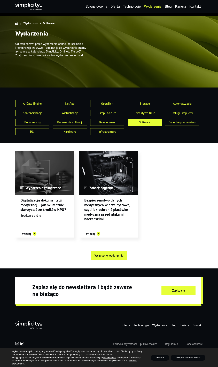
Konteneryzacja (32, 113)
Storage (145, 104)
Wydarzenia (152, 6)
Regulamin (171, 344)
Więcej (26, 234)
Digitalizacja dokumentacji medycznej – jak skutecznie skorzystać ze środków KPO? (43, 205)
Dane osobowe (194, 344)
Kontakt (195, 6)
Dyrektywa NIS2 (145, 113)
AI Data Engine (32, 104)
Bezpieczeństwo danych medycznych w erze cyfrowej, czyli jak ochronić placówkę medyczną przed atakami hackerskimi (107, 209)
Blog (168, 6)
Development (107, 122)
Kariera (180, 6)
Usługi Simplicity (182, 113)
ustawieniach (109, 357)
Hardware (70, 132)
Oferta (115, 6)
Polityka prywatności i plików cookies (135, 344)
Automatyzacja (182, 104)
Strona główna (96, 6)
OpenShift (107, 104)
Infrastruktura (107, 132)
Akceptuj (160, 357)
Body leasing (32, 122)
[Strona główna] (16, 23)
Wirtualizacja (70, 113)
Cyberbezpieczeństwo (182, 122)
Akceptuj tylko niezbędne (188, 357)
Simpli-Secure (107, 113)
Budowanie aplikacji (69, 122)
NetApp (69, 104)
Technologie (132, 6)
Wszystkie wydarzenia (109, 256)
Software (145, 122)
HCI (32, 132)
